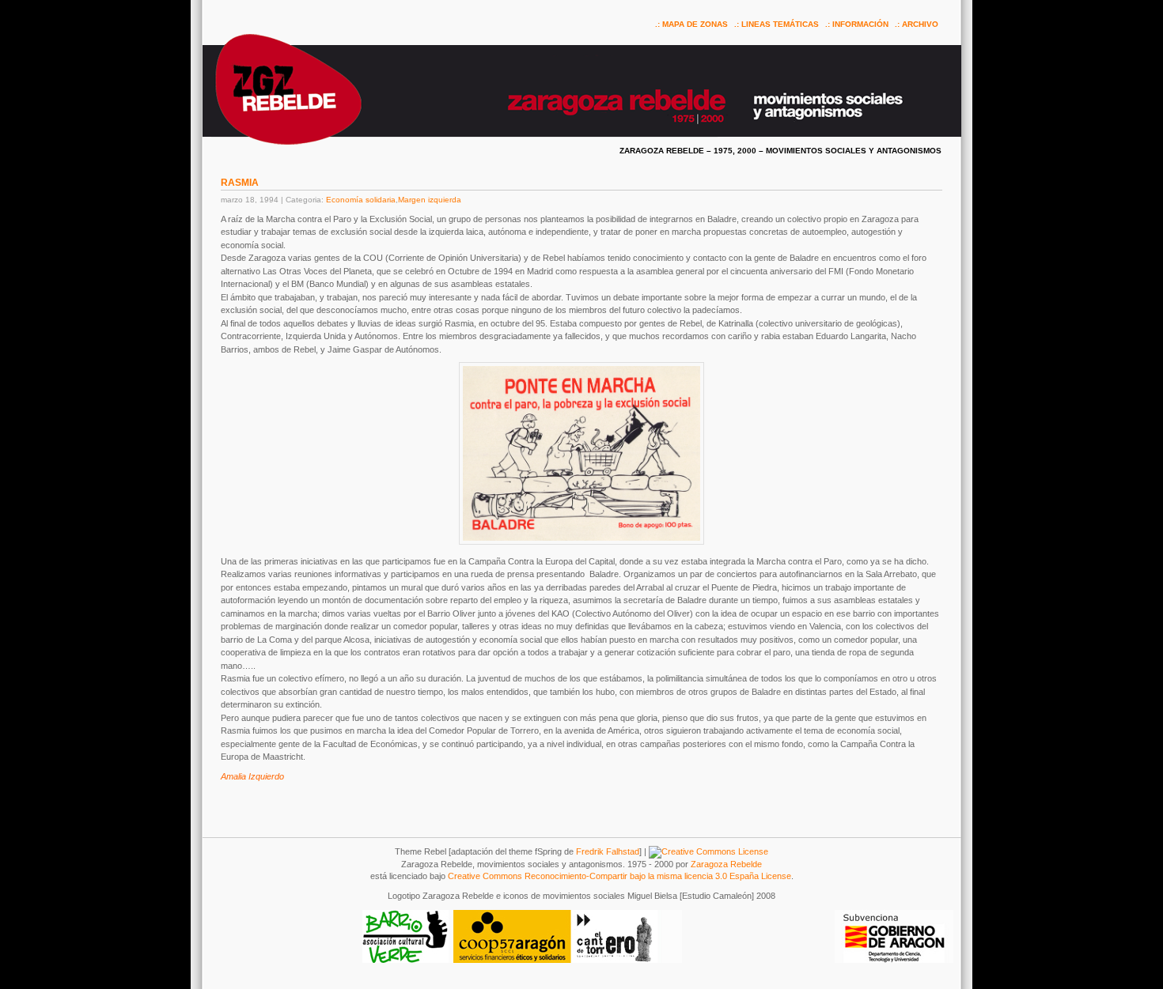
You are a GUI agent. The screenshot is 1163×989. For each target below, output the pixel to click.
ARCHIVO (920, 24)
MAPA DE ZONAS (695, 24)
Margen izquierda (429, 199)
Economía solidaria (361, 199)
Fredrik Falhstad (607, 851)
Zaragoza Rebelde (726, 864)
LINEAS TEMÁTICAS (780, 24)
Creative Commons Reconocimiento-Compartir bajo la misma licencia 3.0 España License (619, 876)
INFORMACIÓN (860, 24)
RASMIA (240, 182)
